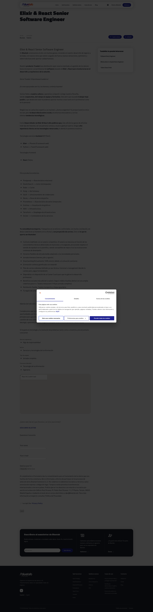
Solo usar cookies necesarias (51, 318)
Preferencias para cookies (75, 318)
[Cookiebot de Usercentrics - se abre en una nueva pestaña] (106, 293)
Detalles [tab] (76, 298)
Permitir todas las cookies (102, 318)
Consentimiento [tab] (50, 298)
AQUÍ (57, 311)
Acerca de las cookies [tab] (103, 298)
